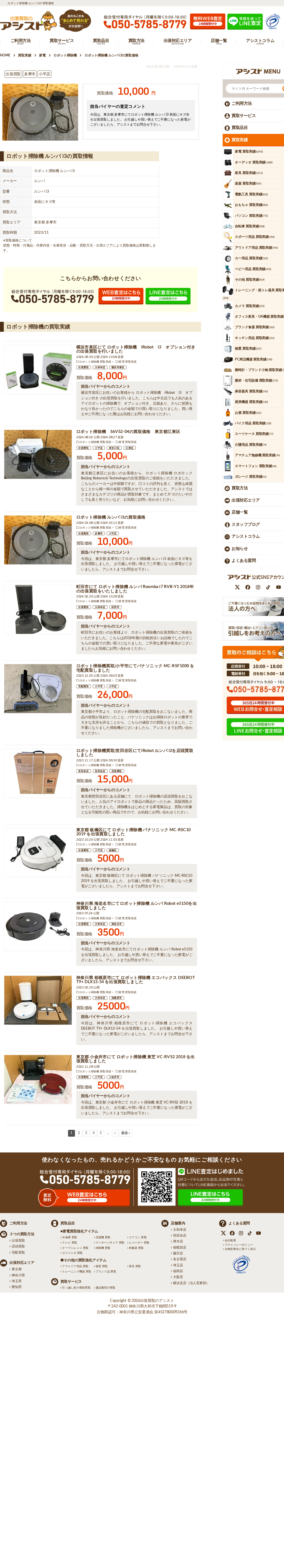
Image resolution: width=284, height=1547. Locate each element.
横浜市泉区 (118, 367)
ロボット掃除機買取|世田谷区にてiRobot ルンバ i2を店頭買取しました (134, 753)
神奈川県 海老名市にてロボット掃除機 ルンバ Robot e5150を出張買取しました (136, 906)
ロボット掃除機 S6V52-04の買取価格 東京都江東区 (128, 432)
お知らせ (240, 549)
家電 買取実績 (127, 361)
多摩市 (99, 533)
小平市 (99, 686)
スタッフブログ (246, 524)
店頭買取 (116, 771)
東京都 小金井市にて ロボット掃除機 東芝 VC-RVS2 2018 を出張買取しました (135, 1059)
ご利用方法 (242, 103)
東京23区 (114, 448)
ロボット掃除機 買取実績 (95, 361)
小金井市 (114, 1077)
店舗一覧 (240, 512)
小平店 (99, 448)
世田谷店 (100, 771)
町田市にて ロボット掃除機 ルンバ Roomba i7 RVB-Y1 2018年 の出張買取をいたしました (135, 589)
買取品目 (240, 128)
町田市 (115, 607)
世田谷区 (83, 771)
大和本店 (100, 367)
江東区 (129, 448)
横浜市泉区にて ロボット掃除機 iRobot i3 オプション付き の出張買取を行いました (136, 349)
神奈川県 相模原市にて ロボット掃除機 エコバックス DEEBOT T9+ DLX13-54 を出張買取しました (135, 980)
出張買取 (83, 367)
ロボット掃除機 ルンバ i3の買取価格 (111, 517)
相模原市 (116, 998)
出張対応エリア (246, 500)
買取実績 (240, 140)
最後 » (125, 1133)
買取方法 (240, 488)
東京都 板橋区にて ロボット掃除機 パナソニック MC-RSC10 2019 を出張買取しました (133, 832)
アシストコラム (246, 536)
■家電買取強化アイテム (79, 1231)
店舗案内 (178, 1223)
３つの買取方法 (21, 1234)
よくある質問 (244, 561)
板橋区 (113, 850)
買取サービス (244, 116)
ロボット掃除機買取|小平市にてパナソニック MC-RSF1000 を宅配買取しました (135, 668)
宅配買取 (83, 686)
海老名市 (116, 924)
